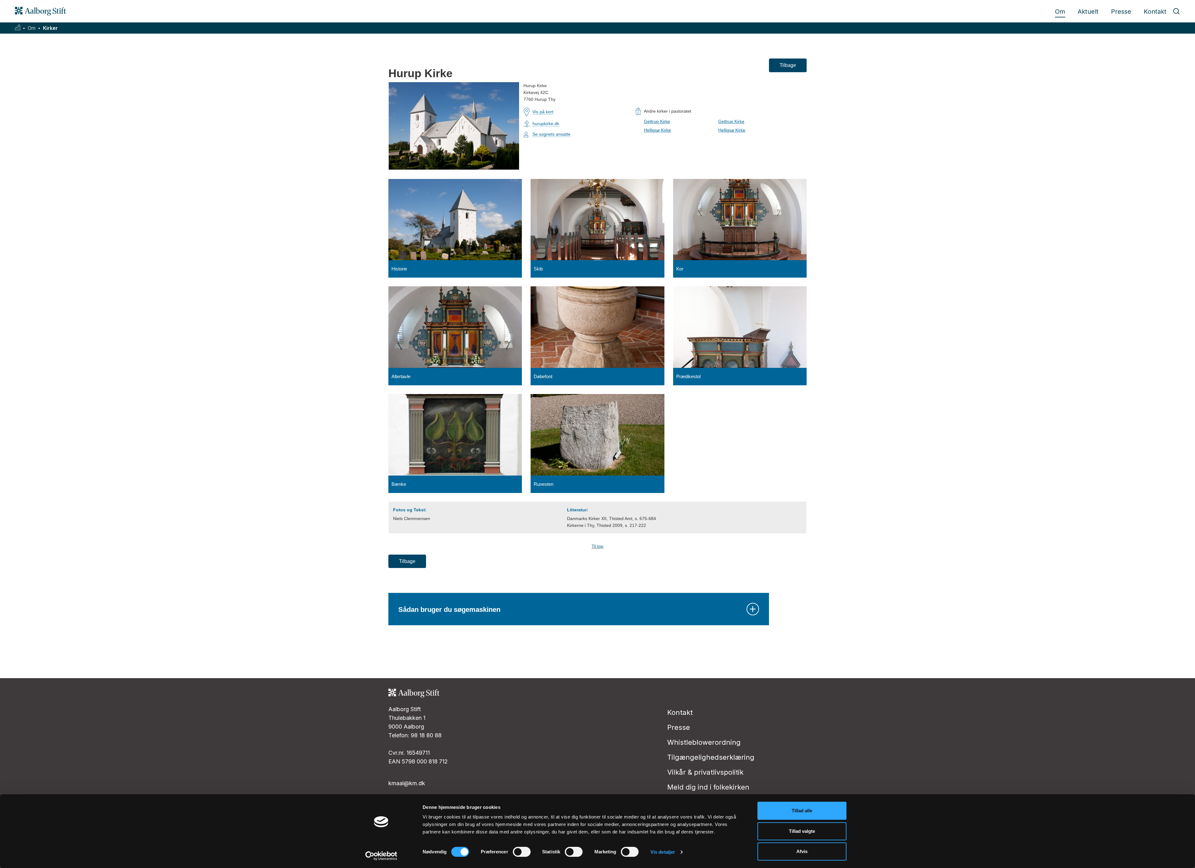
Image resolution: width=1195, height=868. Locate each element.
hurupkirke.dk (545, 123)
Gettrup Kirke (657, 121)
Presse (1121, 11)
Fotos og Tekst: (410, 509)
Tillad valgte (802, 831)
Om (1060, 11)
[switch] (522, 852)
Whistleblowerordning (704, 742)
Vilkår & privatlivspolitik (705, 772)
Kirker (50, 28)
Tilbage (788, 65)
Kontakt (1155, 11)
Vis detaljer (662, 852)
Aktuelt (1088, 11)
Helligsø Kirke (657, 130)
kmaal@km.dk (406, 783)
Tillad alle (802, 810)
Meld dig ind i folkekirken (708, 787)
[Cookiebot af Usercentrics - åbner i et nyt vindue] (381, 856)
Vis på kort (542, 111)
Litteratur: (577, 509)
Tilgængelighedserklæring (710, 757)
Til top (597, 546)
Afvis (802, 851)
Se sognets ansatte (551, 134)
